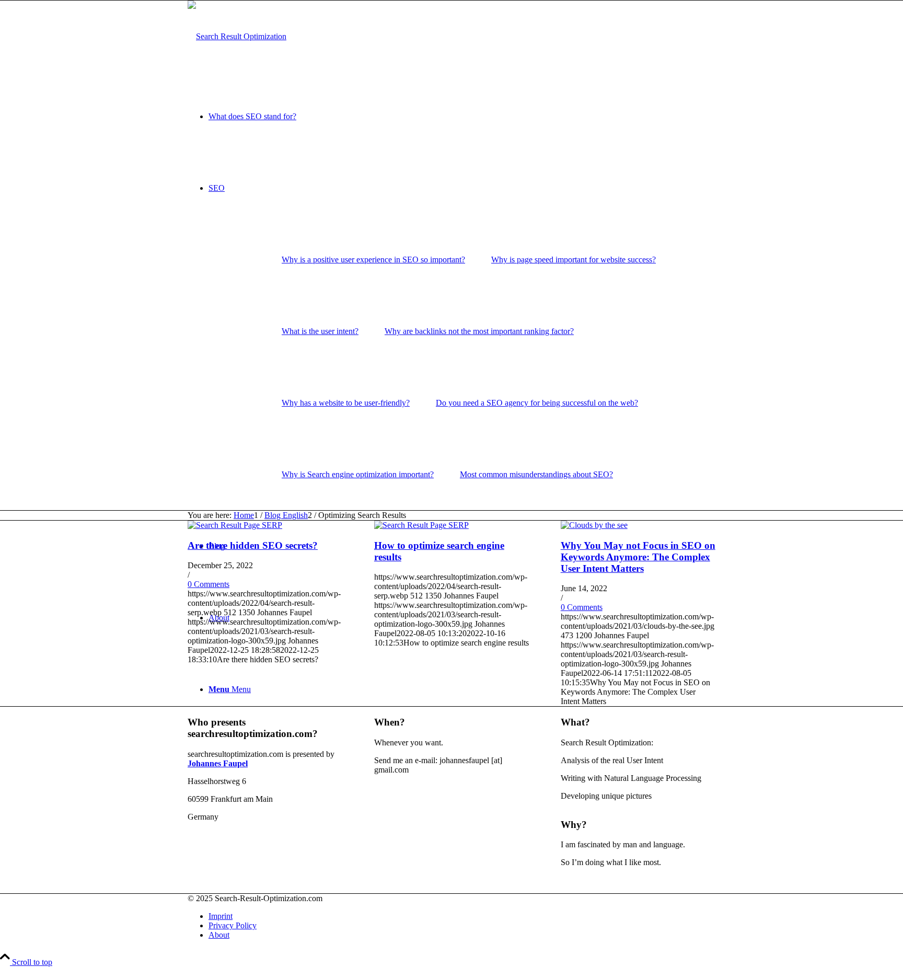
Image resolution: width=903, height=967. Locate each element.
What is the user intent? (320, 331)
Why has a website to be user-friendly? (346, 402)
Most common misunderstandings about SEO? (536, 474)
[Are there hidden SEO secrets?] (235, 525)
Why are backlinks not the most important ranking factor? (479, 331)
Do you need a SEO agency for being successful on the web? (537, 402)
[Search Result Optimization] (237, 36)
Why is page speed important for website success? (573, 259)
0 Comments (208, 584)
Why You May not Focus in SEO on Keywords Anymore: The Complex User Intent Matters (638, 557)
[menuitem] (462, 116)
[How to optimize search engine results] (421, 525)
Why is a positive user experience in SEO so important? (373, 259)
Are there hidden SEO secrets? (253, 545)
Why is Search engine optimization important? (358, 474)
